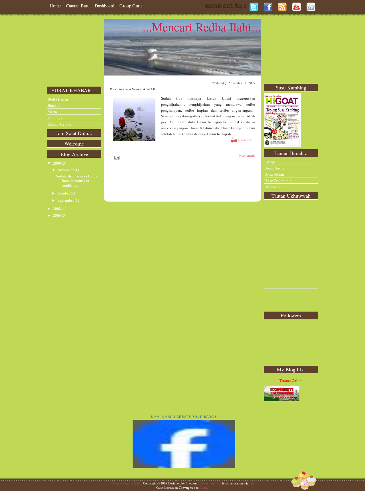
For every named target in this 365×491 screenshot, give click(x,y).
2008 (57, 208)
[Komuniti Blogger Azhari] (281, 399)
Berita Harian (58, 99)
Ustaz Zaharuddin (278, 180)
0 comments (247, 155)
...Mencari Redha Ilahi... (202, 27)
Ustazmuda (272, 186)
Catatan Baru (78, 6)
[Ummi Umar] (184, 466)
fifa (252, 483)
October (64, 193)
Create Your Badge (197, 416)
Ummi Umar (162, 416)
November (66, 169)
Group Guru (130, 6)
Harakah (54, 105)
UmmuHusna (274, 168)
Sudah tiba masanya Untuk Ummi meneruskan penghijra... (77, 180)
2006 (57, 215)
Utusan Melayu (59, 124)
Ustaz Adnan (274, 174)
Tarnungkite (57, 117)
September (66, 200)
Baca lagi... (246, 139)
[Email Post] (116, 157)
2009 (57, 163)
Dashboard (104, 6)
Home (55, 6)
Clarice (204, 487)
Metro (52, 111)
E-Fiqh (269, 161)
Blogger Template (209, 483)
